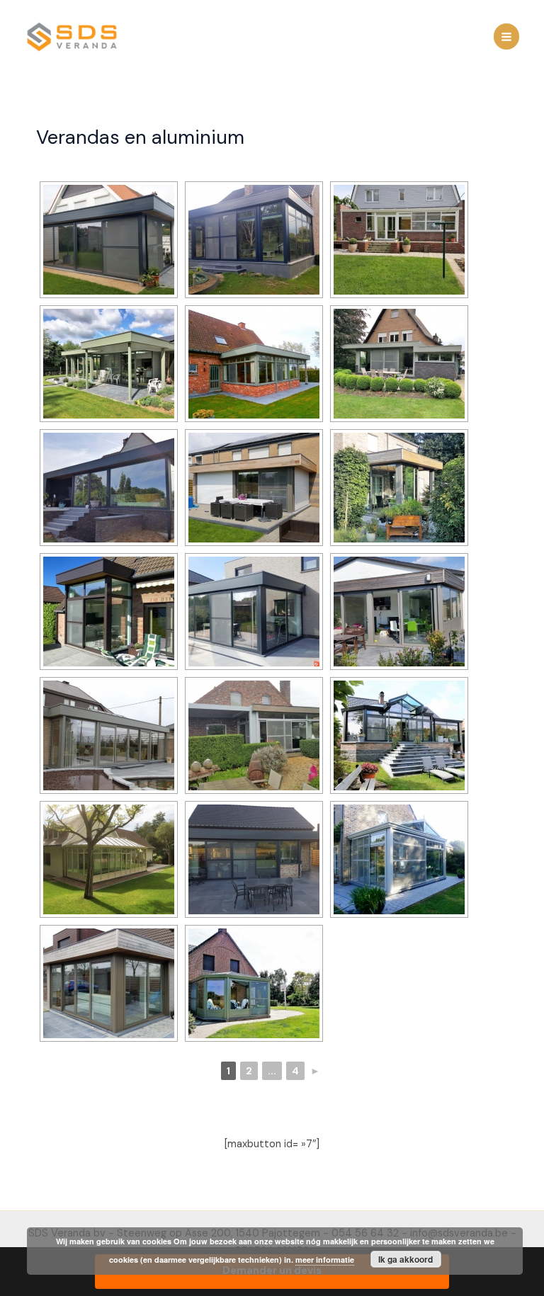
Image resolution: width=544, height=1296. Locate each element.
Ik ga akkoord (405, 1259)
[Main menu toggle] (506, 36)
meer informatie (324, 1259)
